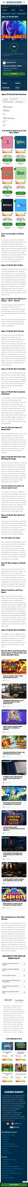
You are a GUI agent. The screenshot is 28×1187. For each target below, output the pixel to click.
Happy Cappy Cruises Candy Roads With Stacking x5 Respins (12, 728)
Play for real (13, 1184)
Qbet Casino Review (20, 196)
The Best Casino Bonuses (9, 1159)
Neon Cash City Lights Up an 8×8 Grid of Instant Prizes (13, 904)
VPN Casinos (6, 1139)
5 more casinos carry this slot (14, 76)
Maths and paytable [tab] (8, 101)
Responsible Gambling (8, 1177)
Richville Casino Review (7, 228)
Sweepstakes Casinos (8, 1144)
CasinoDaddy (22, 10)
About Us (5, 1148)
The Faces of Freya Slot (7, 1074)
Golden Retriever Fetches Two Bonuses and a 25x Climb (14, 753)
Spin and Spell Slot (21, 1074)
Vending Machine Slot (7, 1053)
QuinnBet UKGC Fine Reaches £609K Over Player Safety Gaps (13, 778)
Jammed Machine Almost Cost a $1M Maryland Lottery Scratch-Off (13, 702)
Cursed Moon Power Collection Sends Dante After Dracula (14, 829)
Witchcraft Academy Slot (20, 1053)
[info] (11, 150)
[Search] (24, 2)
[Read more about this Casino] (7, 142)
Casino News (6, 1164)
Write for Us (6, 1175)
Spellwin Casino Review (20, 163)
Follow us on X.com (8, 1153)
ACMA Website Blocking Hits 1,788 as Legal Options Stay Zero (12, 854)
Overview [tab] (5, 99)
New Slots (5, 1162)
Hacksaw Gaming (7, 107)
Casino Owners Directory (9, 1171)
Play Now (14, 73)
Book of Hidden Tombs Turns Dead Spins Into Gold (13, 676)
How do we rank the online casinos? (12, 1173)
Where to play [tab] (19, 101)
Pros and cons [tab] (13, 99)
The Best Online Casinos (9, 1135)
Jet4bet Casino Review (20, 228)
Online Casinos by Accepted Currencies (13, 1168)
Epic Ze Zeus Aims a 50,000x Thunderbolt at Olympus (12, 803)
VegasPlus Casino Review (7, 163)
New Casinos (6, 1137)
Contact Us (5, 1150)
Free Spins (5, 1141)
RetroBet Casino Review (7, 195)
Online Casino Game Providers (10, 1146)
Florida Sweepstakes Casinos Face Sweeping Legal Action (13, 879)
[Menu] (3, 2)
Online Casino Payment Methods (11, 1166)
